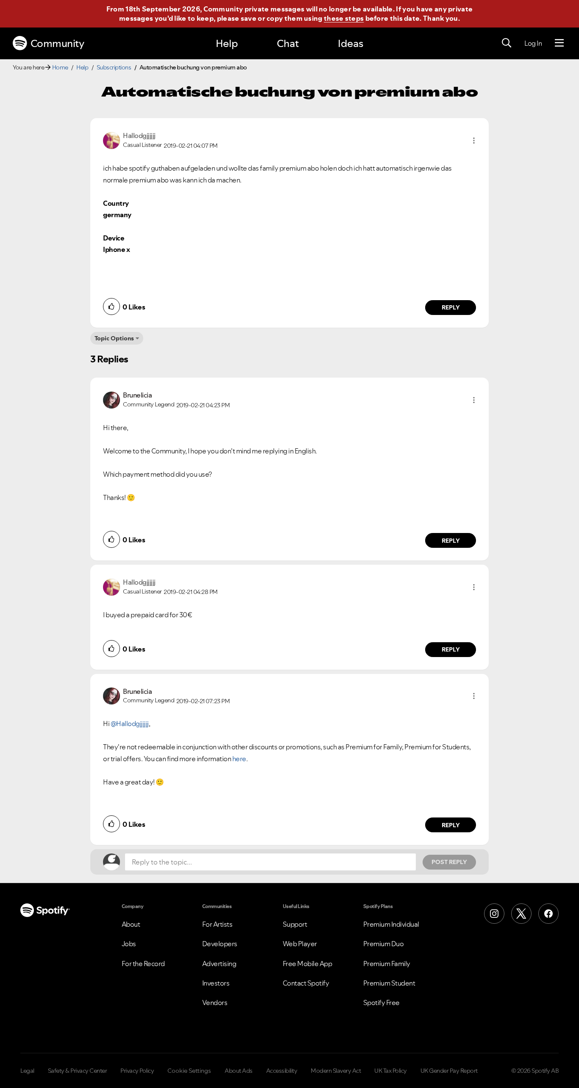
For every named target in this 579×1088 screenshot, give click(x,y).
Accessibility (282, 1070)
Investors (216, 983)
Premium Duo (383, 943)
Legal (27, 1070)
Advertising (219, 963)
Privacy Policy (137, 1070)
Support (295, 924)
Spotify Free (381, 1002)
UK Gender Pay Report (449, 1070)
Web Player (300, 943)
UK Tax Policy (390, 1070)
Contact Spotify (306, 983)
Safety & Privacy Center (77, 1070)
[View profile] (111, 139)
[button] (474, 140)
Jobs (129, 943)
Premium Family (386, 963)
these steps (344, 18)
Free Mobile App (307, 963)
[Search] (506, 43)
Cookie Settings (189, 1070)
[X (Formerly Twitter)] (521, 913)
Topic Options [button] (114, 338)
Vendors (215, 1002)
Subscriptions (114, 67)
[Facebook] (548, 913)
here (239, 758)
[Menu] (559, 43)
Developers (219, 943)
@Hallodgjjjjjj (130, 723)
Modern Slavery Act (336, 1070)
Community (57, 43)
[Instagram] (494, 913)
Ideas (350, 43)
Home (60, 67)
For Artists (217, 924)
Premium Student (389, 983)
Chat (288, 43)
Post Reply (449, 862)
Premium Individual (391, 924)
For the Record (143, 963)
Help (227, 43)
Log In (533, 43)
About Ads (239, 1070)
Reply (451, 307)
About (131, 924)
